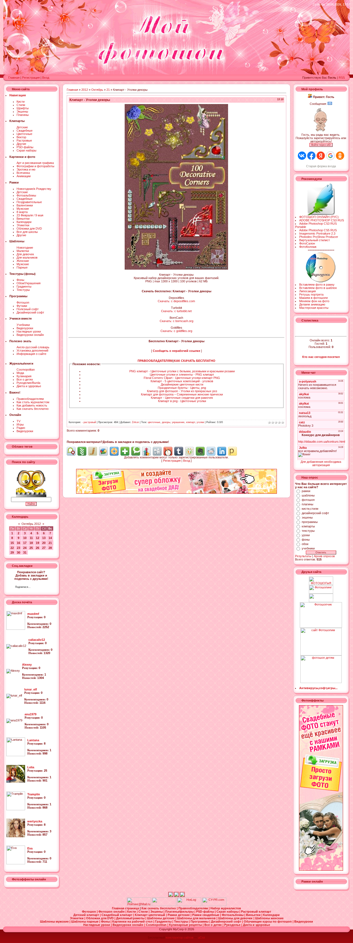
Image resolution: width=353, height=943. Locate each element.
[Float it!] (114, 451)
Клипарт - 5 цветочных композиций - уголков (182, 381)
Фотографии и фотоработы (35, 166)
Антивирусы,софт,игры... (318, 688)
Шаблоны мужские (54, 921)
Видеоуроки (25, 328)
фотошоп (308, 499)
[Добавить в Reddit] (211, 451)
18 (31, 542)
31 (24, 552)
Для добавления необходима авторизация (321, 463)
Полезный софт (28, 309)
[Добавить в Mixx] (168, 451)
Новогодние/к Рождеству (34, 188)
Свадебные (25, 130)
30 (18, 552)
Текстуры (23, 289)
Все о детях (25, 379)
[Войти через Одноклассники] (340, 156)
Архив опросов (324, 556)
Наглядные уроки (29, 331)
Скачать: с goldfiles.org (176, 331)
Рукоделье (232, 924)
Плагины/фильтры (179, 911)
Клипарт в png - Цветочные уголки (182, 401)
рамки (306, 491)
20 (44, 542)
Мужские (23, 208)
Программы (200, 921)
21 (50, 542)
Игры (20, 424)
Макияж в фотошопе (313, 297)
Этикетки (23, 225)
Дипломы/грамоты (130, 918)
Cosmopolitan (26, 369)
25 (31, 547)
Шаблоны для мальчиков (196, 918)
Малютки (23, 251)
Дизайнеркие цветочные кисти (182, 384)
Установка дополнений (32, 350)
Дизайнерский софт (30, 312)
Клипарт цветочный (150, 915)
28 (50, 547)
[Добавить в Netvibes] (125, 451)
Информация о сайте (31, 353)
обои (305, 544)
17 (24, 542)
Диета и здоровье (29, 386)
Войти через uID (321, 145)
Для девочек (25, 254)
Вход (45, 77)
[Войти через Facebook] (311, 156)
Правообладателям (30, 398)
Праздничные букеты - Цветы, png (182, 387)
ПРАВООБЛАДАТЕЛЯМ (155, 360)
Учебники (23, 324)
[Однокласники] (42, 587)
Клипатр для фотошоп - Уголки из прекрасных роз (182, 391)
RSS (342, 77)
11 (31, 538)
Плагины (23, 114)
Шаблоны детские (161, 918)
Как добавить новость (32, 405)
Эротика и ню (26, 169)
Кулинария (24, 376)
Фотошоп (23, 302)
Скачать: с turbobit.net (176, 311)
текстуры (308, 530)
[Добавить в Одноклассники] (189, 451)
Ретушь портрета (311, 294)
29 (12, 552)
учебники (308, 548)
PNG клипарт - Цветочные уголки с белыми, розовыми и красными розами (182, 371)
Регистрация (31, 77)
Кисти (21, 101)
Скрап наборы (26, 150)
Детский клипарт (86, 915)
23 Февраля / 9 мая (30, 215)
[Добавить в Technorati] (135, 451)
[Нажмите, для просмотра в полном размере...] (176, 268)
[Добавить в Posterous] (232, 451)
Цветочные (24, 134)
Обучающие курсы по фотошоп (268, 921)
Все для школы (27, 231)
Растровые (24, 140)
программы (310, 522)
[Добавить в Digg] (157, 451)
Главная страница (126, 908)
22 (12, 547)
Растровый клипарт (256, 911)
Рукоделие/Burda (28, 382)
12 (37, 538)
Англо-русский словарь (33, 347)
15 (12, 542)
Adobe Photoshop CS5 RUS (318, 230)
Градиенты (24, 286)
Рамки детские (179, 915)
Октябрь (97, 89)
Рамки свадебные (206, 915)
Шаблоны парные (85, 921)
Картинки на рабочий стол (132, 921)
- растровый (89, 422)
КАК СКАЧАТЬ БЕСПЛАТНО (194, 360)
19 (37, 542)
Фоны (20, 279)
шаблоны (308, 495)
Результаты (303, 556)
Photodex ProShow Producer (318, 236)
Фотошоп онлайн (111, 911)
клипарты (308, 526)
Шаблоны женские (269, 918)
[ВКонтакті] (36, 587)
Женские (23, 260)
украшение (178, 422)
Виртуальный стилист (314, 240)
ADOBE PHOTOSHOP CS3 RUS (321, 220)
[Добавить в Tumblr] (178, 451)
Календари (24, 222)
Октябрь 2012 (31, 523)
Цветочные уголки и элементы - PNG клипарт (182, 374)
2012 (84, 89)
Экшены (22, 111)
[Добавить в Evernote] (200, 451)
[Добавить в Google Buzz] (103, 451)
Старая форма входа (321, 166)
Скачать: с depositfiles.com (176, 301)
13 (44, 538)
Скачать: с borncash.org (176, 321)
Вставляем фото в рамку (317, 284)
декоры (166, 422)
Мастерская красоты (313, 307)
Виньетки (23, 218)
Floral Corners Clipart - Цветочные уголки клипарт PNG (182, 377)
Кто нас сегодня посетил (321, 356)
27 (44, 547)
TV (18, 421)
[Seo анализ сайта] (214, 905)
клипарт (190, 422)
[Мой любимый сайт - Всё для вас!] (321, 598)
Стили (21, 105)
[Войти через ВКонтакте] (302, 156)
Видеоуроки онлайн (30, 334)
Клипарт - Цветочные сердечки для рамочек (182, 397)
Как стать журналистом (33, 402)
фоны (306, 539)
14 (50, 538)
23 (18, 547)
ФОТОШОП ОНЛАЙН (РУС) (319, 217)
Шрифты (23, 108)
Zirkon (135, 422)
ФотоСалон (307, 243)
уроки (306, 535)
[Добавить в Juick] (92, 451)
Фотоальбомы (26, 195)
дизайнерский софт (315, 513)
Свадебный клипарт (117, 915)
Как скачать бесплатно (33, 408)
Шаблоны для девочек (235, 918)
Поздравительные (29, 202)
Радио (21, 427)
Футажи (22, 305)
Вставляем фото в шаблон (318, 287)
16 (18, 542)
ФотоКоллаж (307, 246)
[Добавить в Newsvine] (81, 451)
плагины (307, 504)
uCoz (201, 937)
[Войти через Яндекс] (321, 156)
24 (24, 547)
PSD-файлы (25, 147)
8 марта (22, 212)
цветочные (154, 422)
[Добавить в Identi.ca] (71, 451)
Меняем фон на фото (314, 301)
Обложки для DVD (29, 228)
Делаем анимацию (312, 304)
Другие (21, 143)
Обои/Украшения (29, 283)
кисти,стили (310, 508)
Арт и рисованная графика (35, 162)
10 (24, 538)
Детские (22, 127)
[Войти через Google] (330, 155)
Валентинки (25, 205)
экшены (307, 517)
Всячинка (23, 172)
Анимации (24, 176)
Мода (20, 372)
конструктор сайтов (179, 937)
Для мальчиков (27, 257)
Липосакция (307, 291)
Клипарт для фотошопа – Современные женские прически (182, 394)
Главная (14, 77)
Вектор (21, 137)
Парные (22, 267)
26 (37, 547)
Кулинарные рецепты (186, 924)
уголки (200, 422)
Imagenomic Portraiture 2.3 (317, 233)
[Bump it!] (146, 451)
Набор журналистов (225, 908)
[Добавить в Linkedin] (221, 451)
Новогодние (25, 247)
